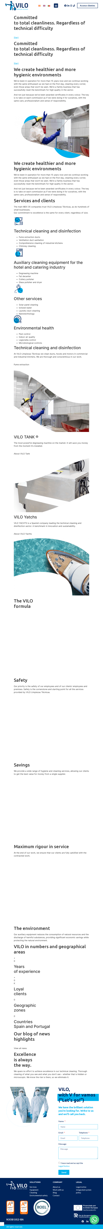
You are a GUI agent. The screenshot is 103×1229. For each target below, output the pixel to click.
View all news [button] (20, 1048)
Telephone (83, 1133)
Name (61, 1121)
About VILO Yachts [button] (23, 534)
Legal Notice (63, 1166)
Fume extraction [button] (21, 364)
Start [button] (16, 37)
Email (61, 1133)
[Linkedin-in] (68, 5)
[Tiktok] (74, 5)
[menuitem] (39, 5)
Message (62, 1144)
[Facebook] (65, 5)
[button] (56, 5)
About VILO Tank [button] (22, 453)
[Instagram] (71, 5)
